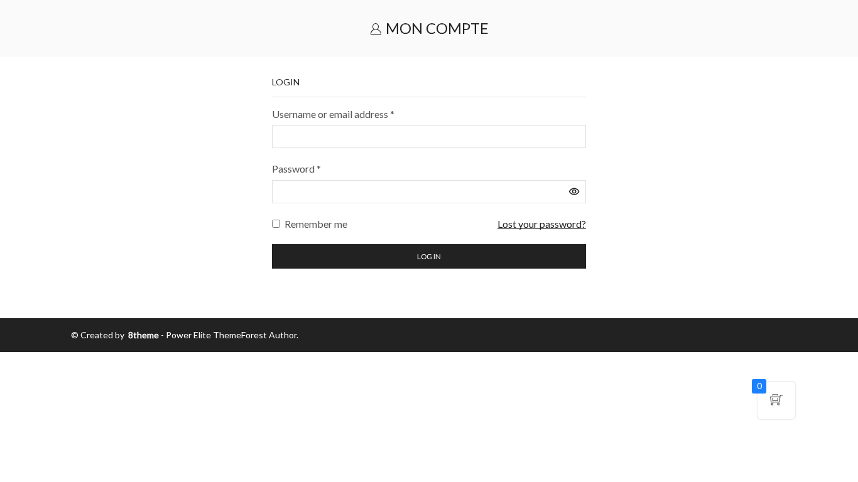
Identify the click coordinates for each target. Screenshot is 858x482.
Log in (429, 256)
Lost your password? (541, 224)
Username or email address (333, 113)
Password (296, 167)
